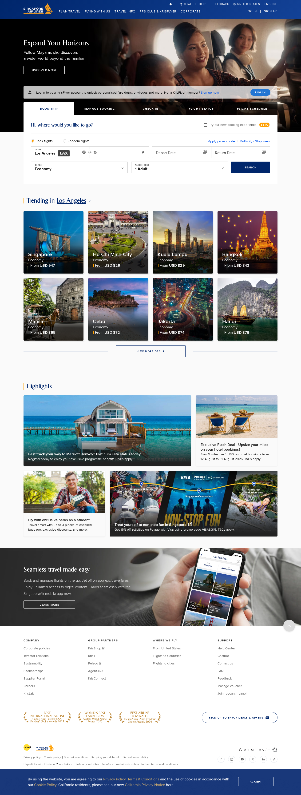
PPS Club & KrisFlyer (158, 11)
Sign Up (270, 11)
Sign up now (210, 92)
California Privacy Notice (145, 784)
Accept (256, 781)
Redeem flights (78, 141)
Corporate (190, 11)
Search (251, 167)
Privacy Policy (114, 779)
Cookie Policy (45, 784)
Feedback (221, 4)
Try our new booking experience (233, 124)
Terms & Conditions (143, 779)
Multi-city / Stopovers (255, 141)
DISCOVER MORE (44, 70)
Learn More (49, 605)
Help (202, 4)
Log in (251, 11)
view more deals (151, 351)
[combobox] (57, 152)
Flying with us (97, 11)
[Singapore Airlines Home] (38, 13)
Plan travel (70, 11)
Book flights (44, 141)
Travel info (125, 11)
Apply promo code (221, 141)
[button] (172, 4)
